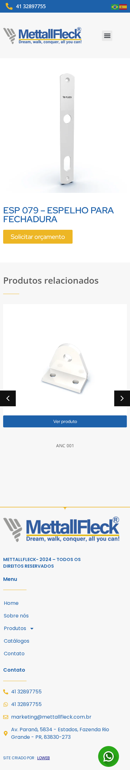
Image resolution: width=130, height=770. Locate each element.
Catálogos (16, 641)
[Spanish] (123, 6)
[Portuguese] (115, 6)
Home (11, 603)
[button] (107, 36)
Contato (14, 653)
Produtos (15, 628)
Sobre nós (16, 615)
